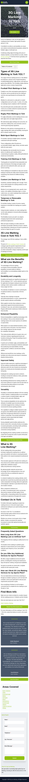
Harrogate (5, 697)
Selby (4, 692)
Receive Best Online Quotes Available (14, 255)
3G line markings (5, 56)
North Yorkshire (5, 603)
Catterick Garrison (7, 706)
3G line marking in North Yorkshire (15, 244)
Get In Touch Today (14, 62)
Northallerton (6, 701)
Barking (11, 603)
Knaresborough (6, 694)
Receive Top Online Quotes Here (14, 440)
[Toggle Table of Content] (14, 67)
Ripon (4, 699)
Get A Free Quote (14, 679)
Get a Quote (13, 32)
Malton (4, 696)
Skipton (4, 704)
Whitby (4, 708)
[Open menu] (26, 2)
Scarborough (6, 702)
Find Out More (14, 527)
